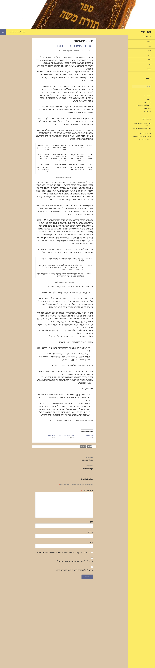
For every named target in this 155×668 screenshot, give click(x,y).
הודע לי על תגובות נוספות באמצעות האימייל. (75, 561)
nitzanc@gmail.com (70, 51)
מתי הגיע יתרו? (137, 136)
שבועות (79, 40)
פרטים (52, 420)
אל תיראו (89, 435)
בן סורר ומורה (88, 467)
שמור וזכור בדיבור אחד (66, 435)
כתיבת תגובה (54, 51)
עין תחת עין (143, 133)
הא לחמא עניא (87, 458)
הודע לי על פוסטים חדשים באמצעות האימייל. (74, 570)
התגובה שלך (87, 491)
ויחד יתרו (51, 435)
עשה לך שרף (147, 102)
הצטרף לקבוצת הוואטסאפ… (18, 32)
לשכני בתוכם (147, 108)
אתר (91, 542)
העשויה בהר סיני (146, 111)
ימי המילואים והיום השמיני (143, 105)
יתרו (90, 40)
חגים (150, 64)
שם (91, 522)
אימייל (89, 532)
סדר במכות (140, 139)
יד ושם (149, 99)
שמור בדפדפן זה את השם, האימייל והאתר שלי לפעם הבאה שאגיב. (62, 553)
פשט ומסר (146, 32)
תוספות (149, 69)
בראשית (149, 41)
